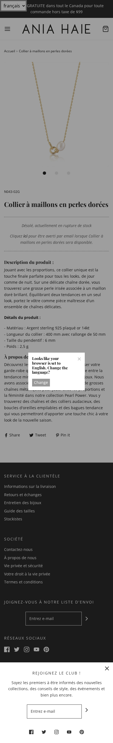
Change (41, 382)
